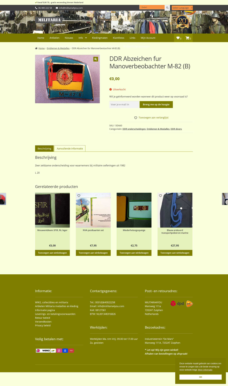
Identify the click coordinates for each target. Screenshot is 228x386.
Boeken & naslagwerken (136, 46)
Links (132, 37)
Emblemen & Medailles (158, 129)
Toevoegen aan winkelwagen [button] (52, 252)
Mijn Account (148, 37)
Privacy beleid (43, 325)
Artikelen (54, 37)
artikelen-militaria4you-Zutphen (100, 46)
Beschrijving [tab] (44, 148)
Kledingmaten (100, 37)
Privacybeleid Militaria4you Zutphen (57, 46)
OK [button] (200, 377)
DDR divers (176, 129)
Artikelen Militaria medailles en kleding (56, 306)
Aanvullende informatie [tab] (70, 148)
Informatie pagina (45, 310)
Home (40, 37)
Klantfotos (118, 37)
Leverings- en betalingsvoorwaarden (55, 314)
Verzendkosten (43, 321)
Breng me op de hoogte (156, 104)
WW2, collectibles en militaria (51, 302)
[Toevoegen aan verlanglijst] (38, 195)
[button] (95, 59)
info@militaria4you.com (111, 306)
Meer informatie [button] (205, 370)
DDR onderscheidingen (134, 129)
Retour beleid (42, 317)
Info (81, 37)
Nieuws (69, 37)
